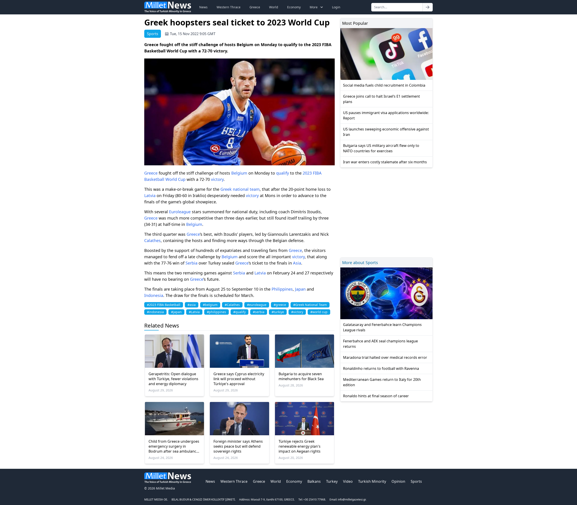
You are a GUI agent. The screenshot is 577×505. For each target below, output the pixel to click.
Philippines (282, 289)
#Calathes (232, 305)
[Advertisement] (386, 212)
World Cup (175, 179)
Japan (300, 289)
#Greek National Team (310, 305)
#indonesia (155, 312)
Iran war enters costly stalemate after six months (385, 161)
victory (217, 179)
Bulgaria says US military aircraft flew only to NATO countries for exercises (381, 148)
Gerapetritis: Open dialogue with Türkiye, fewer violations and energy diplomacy (173, 378)
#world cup (318, 312)
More (314, 7)
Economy (294, 7)
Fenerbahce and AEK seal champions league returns (380, 344)
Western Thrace (228, 7)
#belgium (210, 305)
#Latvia (194, 312)
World (273, 7)
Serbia (191, 263)
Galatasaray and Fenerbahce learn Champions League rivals (382, 327)
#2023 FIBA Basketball (163, 305)
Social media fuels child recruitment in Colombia (384, 85)
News (203, 7)
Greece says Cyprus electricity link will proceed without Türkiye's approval (238, 378)
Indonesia (153, 295)
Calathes (152, 240)
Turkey (332, 481)
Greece (255, 7)
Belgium (239, 173)
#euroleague (256, 305)
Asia (297, 263)
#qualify (239, 312)
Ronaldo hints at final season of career (376, 395)
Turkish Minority (372, 481)
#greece (280, 305)
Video (348, 481)
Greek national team (240, 189)
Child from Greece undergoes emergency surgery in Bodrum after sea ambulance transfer (174, 446)
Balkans (314, 481)
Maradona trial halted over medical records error (385, 357)
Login (336, 7)
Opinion (398, 481)
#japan (176, 312)
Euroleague (180, 211)
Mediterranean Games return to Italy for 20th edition (382, 382)
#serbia (258, 312)
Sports (416, 481)
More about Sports (360, 262)
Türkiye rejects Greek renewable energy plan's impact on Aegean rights (300, 446)
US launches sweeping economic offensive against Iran (386, 132)
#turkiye (278, 312)
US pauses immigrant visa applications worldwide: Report (386, 115)
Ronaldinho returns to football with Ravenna (381, 368)
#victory (297, 312)
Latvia (150, 195)
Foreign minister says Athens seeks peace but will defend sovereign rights (238, 446)
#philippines (216, 312)
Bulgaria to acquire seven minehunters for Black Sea (301, 376)
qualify (282, 173)
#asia (192, 305)
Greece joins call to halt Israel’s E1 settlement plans (381, 99)
